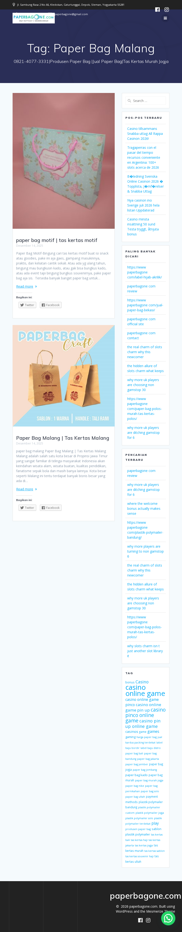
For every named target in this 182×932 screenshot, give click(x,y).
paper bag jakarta (148, 759)
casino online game (145, 690)
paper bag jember (136, 764)
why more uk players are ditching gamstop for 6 (143, 432)
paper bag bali (134, 753)
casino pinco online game (145, 715)
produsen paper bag (138, 829)
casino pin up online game (142, 723)
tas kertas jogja (144, 845)
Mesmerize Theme (160, 911)
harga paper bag (146, 737)
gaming (130, 737)
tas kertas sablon (154, 851)
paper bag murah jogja (149, 780)
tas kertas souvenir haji (139, 856)
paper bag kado (136, 775)
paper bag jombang (145, 769)
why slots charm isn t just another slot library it (145, 651)
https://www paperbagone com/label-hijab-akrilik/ (144, 272)
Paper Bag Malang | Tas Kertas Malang (62, 438)
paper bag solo (150, 791)
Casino (142, 682)
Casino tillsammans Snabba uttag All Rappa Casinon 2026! (145, 133)
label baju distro (151, 748)
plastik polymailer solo (139, 818)
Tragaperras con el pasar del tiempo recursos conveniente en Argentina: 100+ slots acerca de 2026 (143, 157)
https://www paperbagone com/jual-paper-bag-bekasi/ (145, 305)
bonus (130, 682)
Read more (24, 286)
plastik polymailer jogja (150, 812)
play (155, 823)
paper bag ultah (135, 796)
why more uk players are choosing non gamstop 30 (143, 385)
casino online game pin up (143, 707)
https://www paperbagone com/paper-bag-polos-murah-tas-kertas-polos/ (144, 408)
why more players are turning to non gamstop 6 (145, 551)
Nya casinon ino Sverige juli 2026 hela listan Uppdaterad (143, 205)
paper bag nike (134, 785)
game (142, 732)
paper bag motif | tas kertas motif (56, 240)
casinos (131, 731)
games (153, 731)
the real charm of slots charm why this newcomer (144, 352)
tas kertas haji (139, 840)
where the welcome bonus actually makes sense (143, 508)
